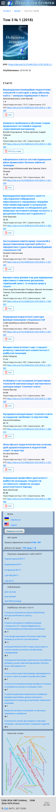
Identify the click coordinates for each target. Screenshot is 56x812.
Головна (7, 11)
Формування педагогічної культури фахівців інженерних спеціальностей (24, 318)
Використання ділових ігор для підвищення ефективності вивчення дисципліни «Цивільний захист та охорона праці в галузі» (28, 282)
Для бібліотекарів (12, 601)
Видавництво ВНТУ (13, 564)
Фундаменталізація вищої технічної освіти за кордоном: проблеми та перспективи (27, 415)
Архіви (17, 11)
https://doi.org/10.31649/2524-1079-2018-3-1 (30, 64)
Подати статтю (15, 531)
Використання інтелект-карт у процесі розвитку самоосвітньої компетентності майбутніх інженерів (26, 350)
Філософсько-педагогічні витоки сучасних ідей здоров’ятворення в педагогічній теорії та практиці (27, 447)
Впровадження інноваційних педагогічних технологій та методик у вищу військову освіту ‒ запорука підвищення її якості (27, 92)
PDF (10, 115)
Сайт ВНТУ (9, 581)
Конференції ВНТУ (12, 570)
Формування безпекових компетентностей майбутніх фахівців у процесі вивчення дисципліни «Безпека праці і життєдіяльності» (28, 663)
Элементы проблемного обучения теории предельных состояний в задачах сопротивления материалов (26, 126)
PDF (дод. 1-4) (29, 548)
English (13, 525)
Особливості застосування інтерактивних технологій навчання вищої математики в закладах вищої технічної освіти (27, 383)
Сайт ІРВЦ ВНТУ (11, 575)
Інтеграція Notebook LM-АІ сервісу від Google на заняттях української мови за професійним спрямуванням (26, 649)
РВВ (6, 808)
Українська (15, 519)
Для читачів (10, 591)
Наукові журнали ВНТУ (14, 559)
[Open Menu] (3, 3)
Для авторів (10, 596)
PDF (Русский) (14, 151)
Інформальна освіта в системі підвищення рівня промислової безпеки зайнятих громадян (27, 162)
